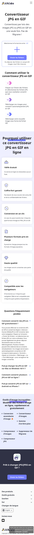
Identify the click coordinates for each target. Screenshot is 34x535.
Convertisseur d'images (25, 414)
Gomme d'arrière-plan (25, 422)
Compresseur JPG (9, 440)
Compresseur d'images (9, 432)
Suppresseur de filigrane (25, 432)
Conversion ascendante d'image (8, 416)
